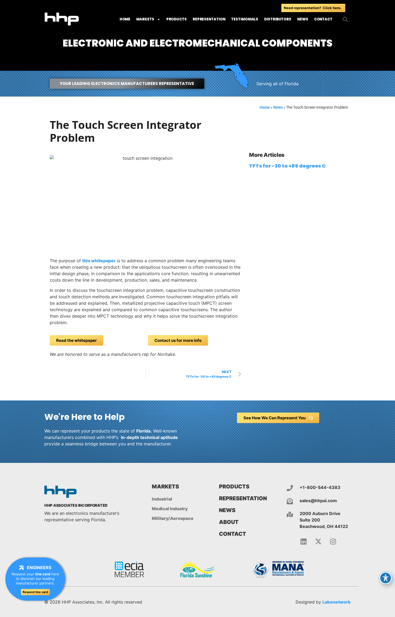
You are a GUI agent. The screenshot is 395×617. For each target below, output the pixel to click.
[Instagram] (333, 541)
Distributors (277, 19)
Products (176, 19)
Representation (209, 19)
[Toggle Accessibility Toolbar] (385, 578)
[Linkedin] (303, 541)
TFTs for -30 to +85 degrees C (287, 165)
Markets (145, 19)
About (229, 522)
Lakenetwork (336, 602)
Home (125, 19)
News (302, 19)
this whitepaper (99, 260)
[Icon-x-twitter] (318, 541)
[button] (345, 19)
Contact (323, 19)
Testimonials (244, 19)
